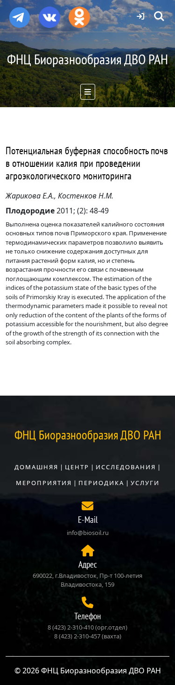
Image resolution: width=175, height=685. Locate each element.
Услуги (145, 483)
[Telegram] (20, 13)
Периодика (101, 483)
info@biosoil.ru (88, 532)
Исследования (126, 467)
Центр (77, 467)
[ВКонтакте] (49, 14)
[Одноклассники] (79, 14)
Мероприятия (44, 483)
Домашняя (36, 467)
